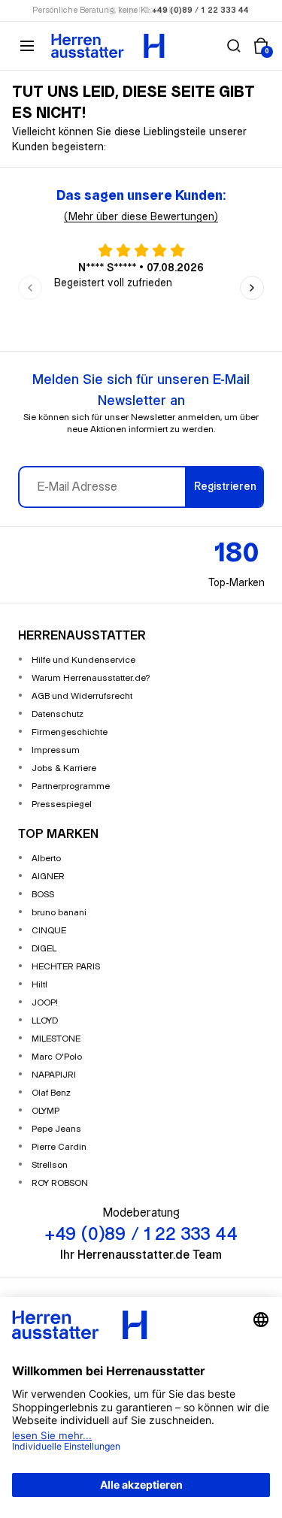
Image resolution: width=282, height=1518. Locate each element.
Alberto (46, 858)
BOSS (43, 895)
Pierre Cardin (59, 1147)
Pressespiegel (62, 804)
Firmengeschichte (70, 732)
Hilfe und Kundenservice (83, 660)
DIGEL (44, 949)
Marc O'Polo (57, 1057)
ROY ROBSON (60, 1183)
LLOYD (45, 1021)
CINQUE (49, 931)
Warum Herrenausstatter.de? (91, 678)
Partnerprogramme (71, 786)
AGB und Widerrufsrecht (82, 696)
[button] (234, 46)
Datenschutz (57, 714)
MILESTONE (56, 1039)
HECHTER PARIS (66, 967)
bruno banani (59, 913)
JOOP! (45, 1003)
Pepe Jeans (56, 1129)
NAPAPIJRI (54, 1075)
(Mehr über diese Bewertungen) (141, 217)
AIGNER (48, 876)
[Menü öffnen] (27, 46)
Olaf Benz (51, 1093)
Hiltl (39, 985)
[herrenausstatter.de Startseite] (108, 46)
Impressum (56, 750)
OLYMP (45, 1111)
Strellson (50, 1165)
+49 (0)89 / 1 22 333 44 (201, 10)
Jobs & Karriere (64, 768)
